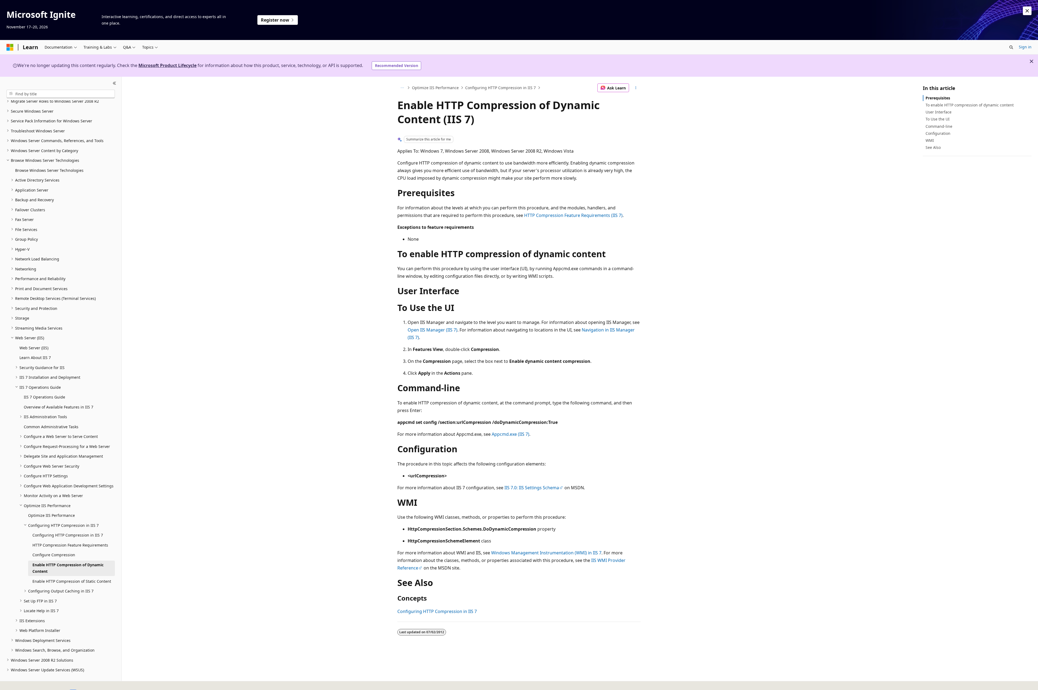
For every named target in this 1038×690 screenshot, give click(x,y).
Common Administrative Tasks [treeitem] (51, 426)
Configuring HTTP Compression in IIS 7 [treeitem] (67, 535)
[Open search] (1011, 47)
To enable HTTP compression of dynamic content (970, 105)
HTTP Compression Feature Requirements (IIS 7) (573, 215)
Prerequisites (938, 98)
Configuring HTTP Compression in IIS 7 (500, 87)
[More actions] (636, 87)
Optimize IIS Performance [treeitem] (51, 515)
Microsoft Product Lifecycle (167, 65)
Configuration (938, 133)
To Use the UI (938, 119)
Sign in (1025, 46)
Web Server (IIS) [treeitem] (33, 347)
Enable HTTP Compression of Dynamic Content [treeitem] (68, 568)
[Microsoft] (10, 47)
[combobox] (60, 93)
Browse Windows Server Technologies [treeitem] (49, 170)
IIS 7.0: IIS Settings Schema (531, 488)
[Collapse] (114, 83)
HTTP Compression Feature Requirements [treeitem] (70, 544)
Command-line (939, 126)
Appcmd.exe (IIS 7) (510, 434)
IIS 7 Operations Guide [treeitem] (44, 397)
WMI (930, 140)
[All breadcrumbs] (402, 87)
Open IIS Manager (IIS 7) (432, 330)
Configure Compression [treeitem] (53, 554)
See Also (933, 147)
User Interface (939, 112)
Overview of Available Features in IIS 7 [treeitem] (58, 406)
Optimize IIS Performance (435, 87)
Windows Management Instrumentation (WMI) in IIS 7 (546, 553)
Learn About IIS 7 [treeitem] (35, 357)
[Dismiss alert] (1027, 10)
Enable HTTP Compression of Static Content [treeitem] (71, 581)
